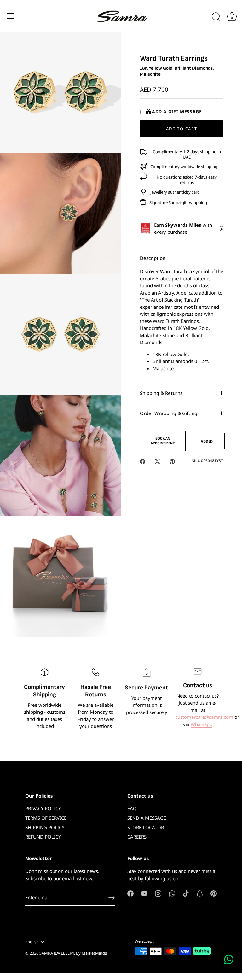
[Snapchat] (200, 893)
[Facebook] (130, 893)
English (32, 942)
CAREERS (137, 837)
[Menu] (11, 16)
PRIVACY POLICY (43, 808)
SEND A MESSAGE (146, 818)
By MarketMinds (91, 953)
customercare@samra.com (204, 717)
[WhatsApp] (172, 893)
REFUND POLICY (43, 837)
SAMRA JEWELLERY (56, 953)
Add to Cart (181, 129)
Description (152, 258)
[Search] (216, 17)
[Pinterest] (213, 893)
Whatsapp (201, 724)
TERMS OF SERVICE (45, 818)
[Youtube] (144, 893)
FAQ (132, 808)
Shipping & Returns (161, 393)
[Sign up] (111, 897)
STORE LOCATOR (145, 827)
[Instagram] (158, 893)
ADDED (207, 441)
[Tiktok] (186, 893)
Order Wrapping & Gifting (168, 413)
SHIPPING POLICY (44, 827)
